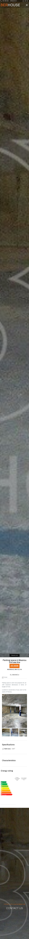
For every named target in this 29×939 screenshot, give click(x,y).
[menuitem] (23, 1)
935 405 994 (5, 1)
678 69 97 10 (13, 1)
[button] (26, 5)
